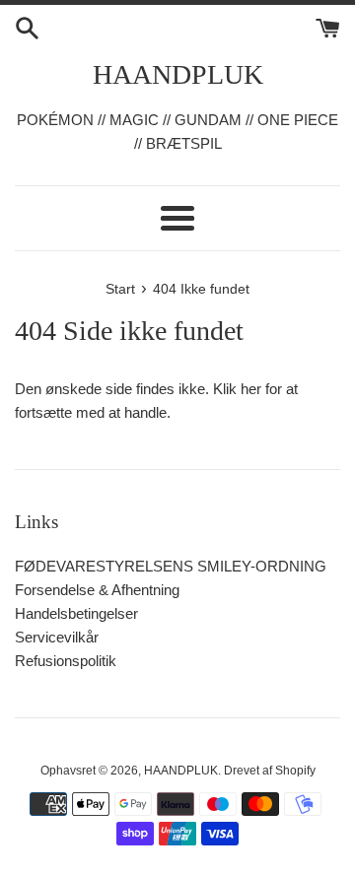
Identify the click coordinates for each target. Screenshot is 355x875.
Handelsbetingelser (76, 613)
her (251, 388)
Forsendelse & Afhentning (97, 589)
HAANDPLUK (178, 74)
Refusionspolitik (65, 660)
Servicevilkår (57, 637)
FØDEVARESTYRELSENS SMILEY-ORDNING (170, 566)
